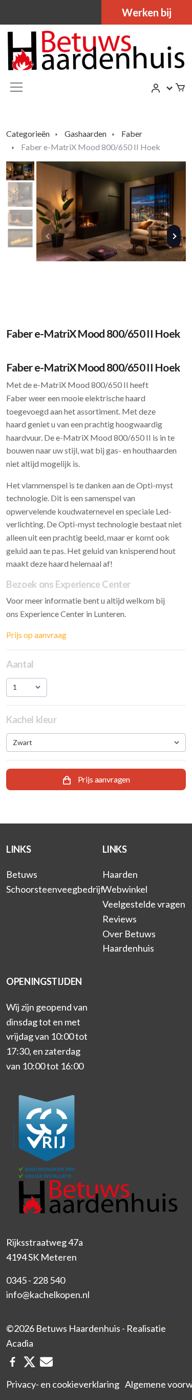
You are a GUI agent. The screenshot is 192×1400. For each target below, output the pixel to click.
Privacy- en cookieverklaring (62, 1384)
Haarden (120, 874)
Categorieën (28, 133)
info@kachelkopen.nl (48, 1294)
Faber (131, 133)
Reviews (119, 918)
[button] (162, 88)
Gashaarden (85, 133)
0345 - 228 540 (35, 1280)
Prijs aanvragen (103, 780)
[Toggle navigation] (16, 87)
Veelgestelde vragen (143, 904)
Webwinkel (124, 889)
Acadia (19, 1343)
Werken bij (147, 12)
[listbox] (26, 687)
